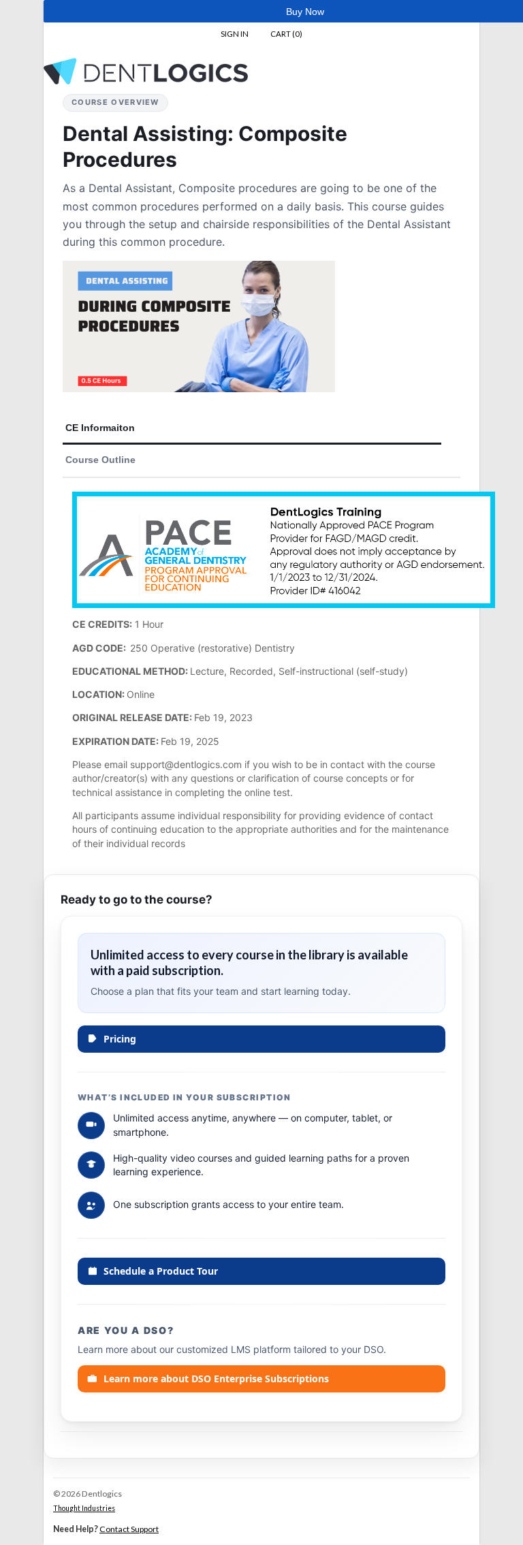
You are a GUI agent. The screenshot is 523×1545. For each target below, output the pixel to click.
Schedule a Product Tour (161, 1270)
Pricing (120, 1038)
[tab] (252, 429)
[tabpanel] (261, 676)
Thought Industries (84, 1508)
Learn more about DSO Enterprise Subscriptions (216, 1378)
